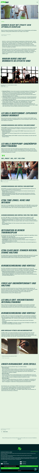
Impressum (19, 470)
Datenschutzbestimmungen (34, 451)
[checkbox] (2, 461)
